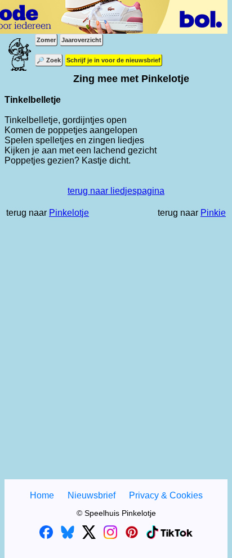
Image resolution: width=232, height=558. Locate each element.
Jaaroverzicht (81, 40)
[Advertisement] (116, 354)
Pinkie (213, 212)
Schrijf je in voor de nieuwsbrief (113, 60)
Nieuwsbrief (91, 495)
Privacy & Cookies (166, 495)
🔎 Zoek (49, 60)
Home (42, 495)
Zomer (46, 40)
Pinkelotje (69, 212)
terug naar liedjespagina (116, 191)
